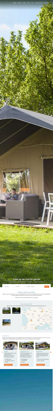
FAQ (32, 2)
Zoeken (47, 286)
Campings (19, 2)
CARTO (51, 329)
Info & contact (47, 2)
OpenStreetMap (45, 329)
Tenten (24, 2)
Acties (28, 2)
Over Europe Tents (38, 2)
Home (14, 2)
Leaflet (42, 329)
